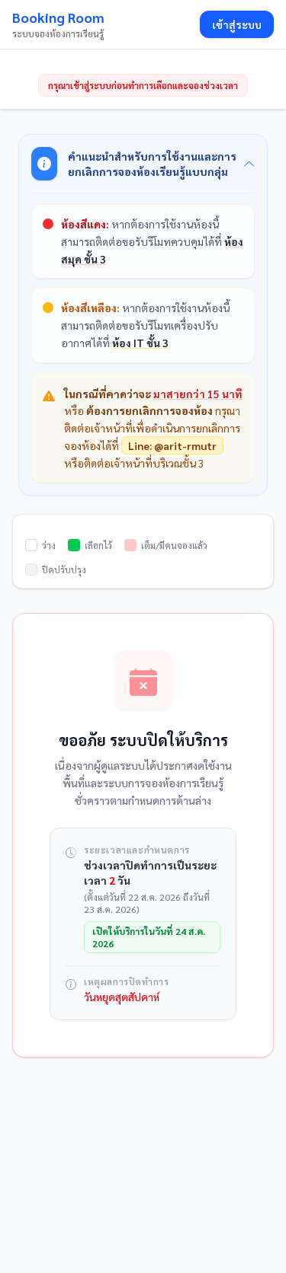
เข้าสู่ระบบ (237, 24)
